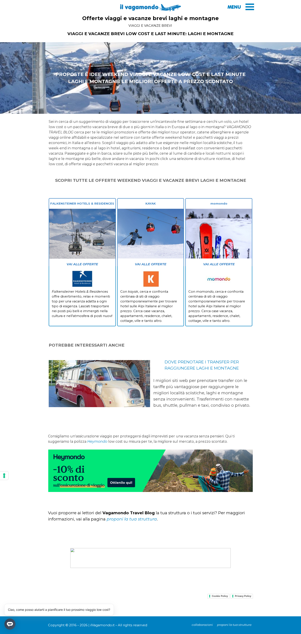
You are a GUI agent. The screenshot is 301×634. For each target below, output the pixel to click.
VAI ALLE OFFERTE (82, 264)
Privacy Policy (243, 596)
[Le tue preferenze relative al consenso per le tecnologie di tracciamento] (4, 475)
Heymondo (97, 441)
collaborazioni (202, 624)
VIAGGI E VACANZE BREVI (150, 26)
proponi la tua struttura (132, 519)
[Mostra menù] (249, 6)
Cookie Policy (220, 596)
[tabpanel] (150, 34)
